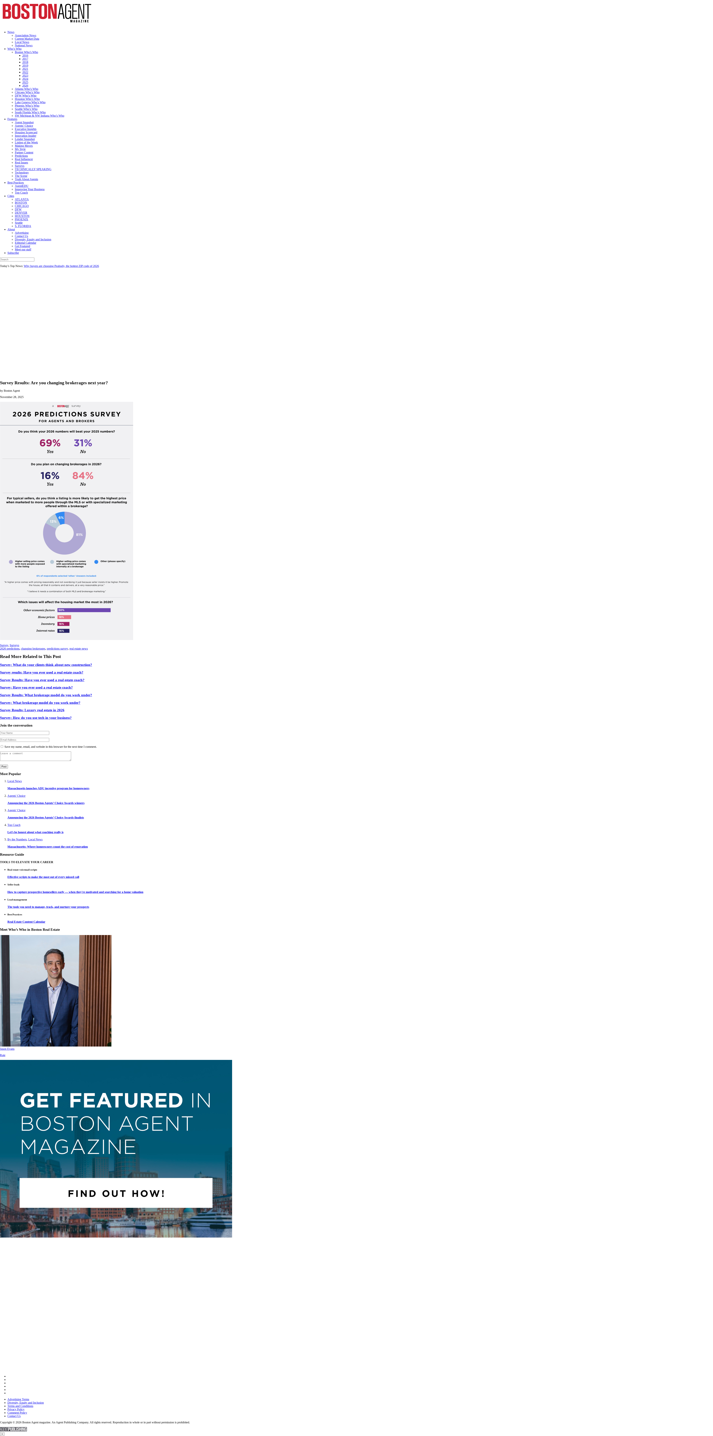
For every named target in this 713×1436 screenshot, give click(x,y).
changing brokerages (33, 648)
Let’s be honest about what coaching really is (35, 832)
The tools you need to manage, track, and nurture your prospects (48, 906)
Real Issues (21, 162)
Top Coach (21, 192)
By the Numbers (17, 839)
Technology (22, 172)
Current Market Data (27, 38)
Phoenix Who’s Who (27, 105)
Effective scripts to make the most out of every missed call (43, 877)
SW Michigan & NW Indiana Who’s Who (39, 115)
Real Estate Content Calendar (26, 921)
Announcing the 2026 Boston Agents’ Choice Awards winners (45, 803)
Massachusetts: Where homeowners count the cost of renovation (47, 846)
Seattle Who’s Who (26, 109)
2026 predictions (9, 648)
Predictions (21, 155)
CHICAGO (22, 206)
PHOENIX (21, 219)
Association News (25, 35)
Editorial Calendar (25, 242)
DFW (18, 209)
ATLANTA (22, 199)
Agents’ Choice (24, 125)
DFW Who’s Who (25, 95)
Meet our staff (23, 249)
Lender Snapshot (25, 139)
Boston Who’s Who (26, 52)
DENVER (21, 212)
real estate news (78, 648)
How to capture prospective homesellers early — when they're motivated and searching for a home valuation (75, 892)
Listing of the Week (26, 142)
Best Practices (15, 182)
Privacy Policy (16, 1409)
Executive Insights (25, 129)
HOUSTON (22, 216)
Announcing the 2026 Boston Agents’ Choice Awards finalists (45, 817)
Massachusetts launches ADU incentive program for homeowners (48, 788)
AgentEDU (21, 185)
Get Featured (22, 246)
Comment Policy (17, 1412)
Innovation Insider (25, 135)
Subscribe (13, 252)
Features (12, 119)
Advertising (22, 232)
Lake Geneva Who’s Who (30, 102)
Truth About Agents (26, 179)
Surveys (19, 165)
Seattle (19, 222)
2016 (25, 55)
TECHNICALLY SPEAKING (33, 169)
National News (23, 45)
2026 (25, 85)
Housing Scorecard (26, 132)
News (10, 32)
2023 (25, 75)
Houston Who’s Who (27, 99)
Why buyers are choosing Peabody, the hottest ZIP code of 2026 (61, 266)
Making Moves (24, 145)
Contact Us (21, 236)
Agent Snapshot (24, 122)
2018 (25, 62)
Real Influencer (24, 159)
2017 (25, 58)
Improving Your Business (30, 189)
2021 (25, 68)
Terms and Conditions (20, 1406)
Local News (22, 42)
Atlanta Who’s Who (26, 88)
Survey (4, 645)
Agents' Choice (16, 795)
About (11, 229)
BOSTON (21, 202)
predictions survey (57, 648)
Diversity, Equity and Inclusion (33, 239)
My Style (20, 149)
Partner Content (24, 152)
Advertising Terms (18, 1399)
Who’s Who (14, 48)
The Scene (21, 175)
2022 (25, 72)
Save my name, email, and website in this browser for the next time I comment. (50, 746)
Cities (10, 196)
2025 (25, 82)
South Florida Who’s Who (30, 112)
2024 (25, 78)
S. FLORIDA (23, 226)
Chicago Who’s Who (27, 92)
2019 (25, 65)
